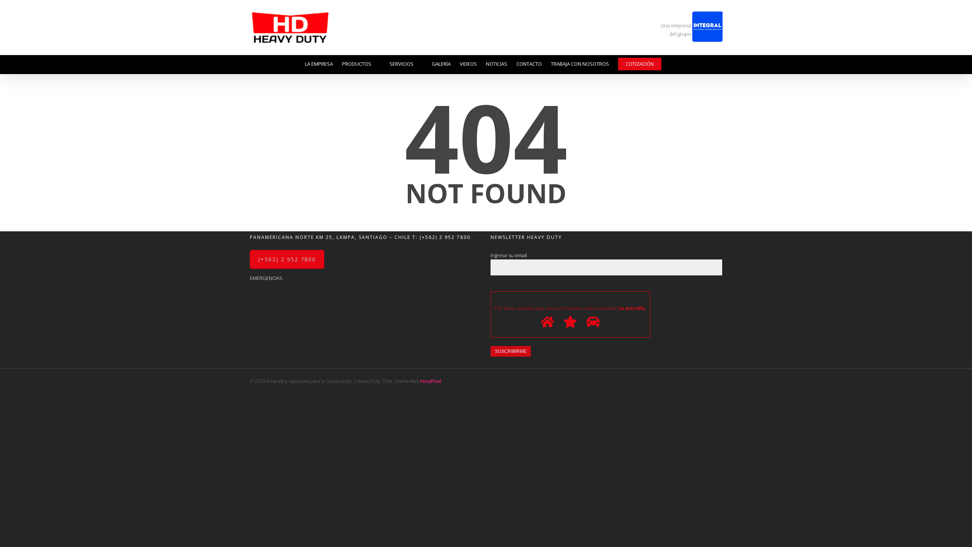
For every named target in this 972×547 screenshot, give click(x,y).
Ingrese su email (509, 255)
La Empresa (319, 63)
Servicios (401, 63)
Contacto (529, 63)
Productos (356, 63)
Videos (468, 63)
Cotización (640, 63)
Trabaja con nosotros (580, 63)
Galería (441, 63)
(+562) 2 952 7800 (445, 237)
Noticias (496, 63)
